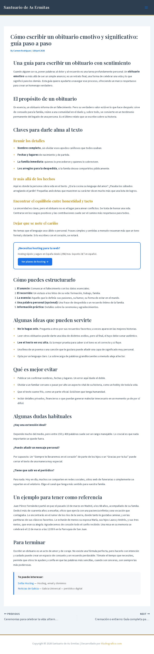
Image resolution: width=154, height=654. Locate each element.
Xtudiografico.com (111, 644)
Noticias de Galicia (28, 589)
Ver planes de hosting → (35, 261)
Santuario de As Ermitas (27, 7)
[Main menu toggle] (146, 7)
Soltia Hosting (26, 583)
